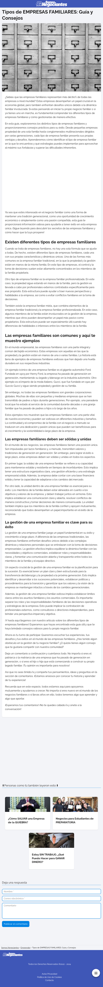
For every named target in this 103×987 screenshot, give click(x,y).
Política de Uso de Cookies (49, 977)
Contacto (49, 980)
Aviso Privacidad (49, 974)
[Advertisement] (51, 180)
